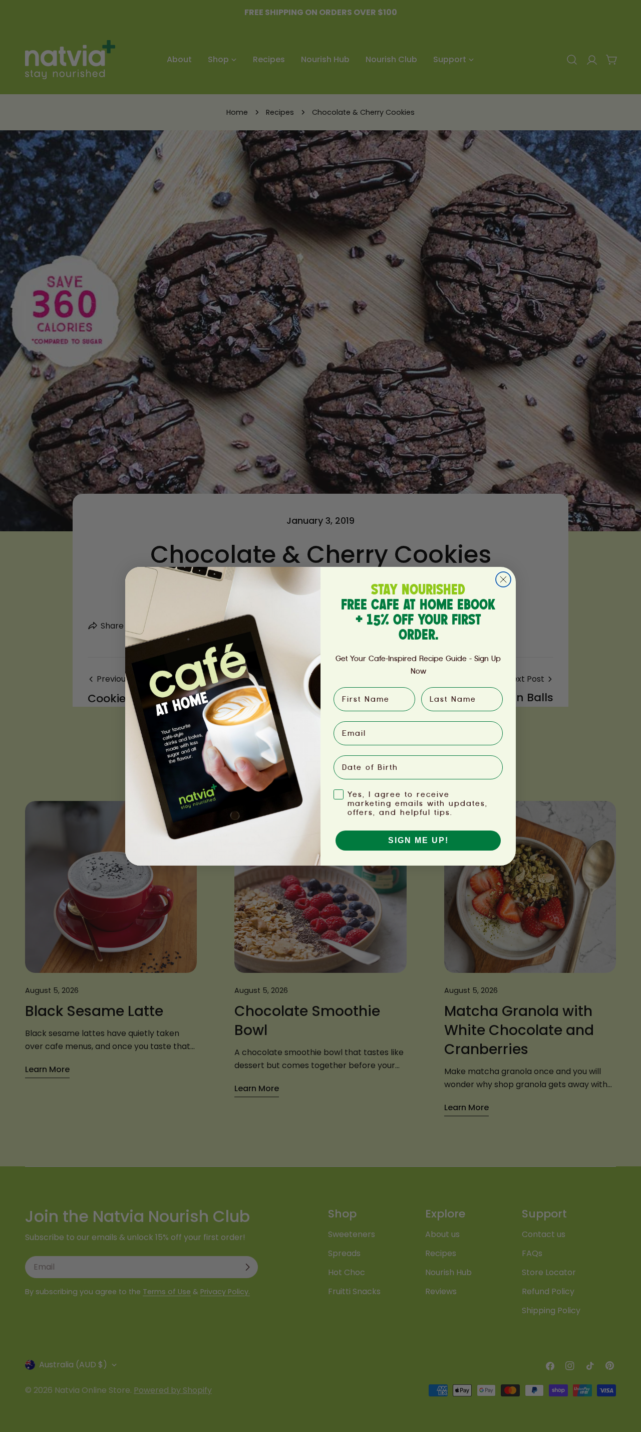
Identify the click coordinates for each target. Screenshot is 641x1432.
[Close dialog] (503, 579)
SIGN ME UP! (418, 840)
